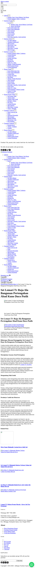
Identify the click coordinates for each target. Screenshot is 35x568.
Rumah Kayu (11, 260)
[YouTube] (7, 563)
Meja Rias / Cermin (12, 185)
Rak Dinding (10, 257)
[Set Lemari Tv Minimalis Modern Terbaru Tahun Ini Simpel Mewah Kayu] (13, 452)
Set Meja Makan (11, 178)
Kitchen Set (10, 198)
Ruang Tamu (7, 206)
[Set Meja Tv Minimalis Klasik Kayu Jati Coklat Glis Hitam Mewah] (13, 471)
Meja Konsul (10, 187)
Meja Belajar (10, 184)
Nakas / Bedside (11, 244)
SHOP (6, 155)
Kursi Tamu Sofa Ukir (13, 165)
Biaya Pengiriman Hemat (11, 528)
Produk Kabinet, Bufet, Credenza (16, 158)
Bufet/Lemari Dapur (12, 203)
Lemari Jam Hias (12, 195)
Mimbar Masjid (11, 254)
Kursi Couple (11, 172)
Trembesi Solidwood (13, 179)
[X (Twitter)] (4, 563)
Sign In (6, 546)
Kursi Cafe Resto (15, 164)
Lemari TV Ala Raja (26, 364)
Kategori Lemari (8, 189)
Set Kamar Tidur (11, 232)
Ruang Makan (8, 264)
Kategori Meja (8, 176)
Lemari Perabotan (12, 204)
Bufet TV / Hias (11, 199)
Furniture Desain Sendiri (10, 530)
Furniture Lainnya (9, 246)
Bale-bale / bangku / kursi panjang (16, 175)
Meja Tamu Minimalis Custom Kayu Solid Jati (14, 447)
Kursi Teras (10, 173)
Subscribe (19, 560)
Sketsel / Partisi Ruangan (14, 201)
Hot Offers (7, 547)
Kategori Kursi (8, 159)
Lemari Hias (10, 193)
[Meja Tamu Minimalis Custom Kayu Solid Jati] (7, 443)
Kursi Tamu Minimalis (13, 167)
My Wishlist (7, 543)
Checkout (6, 549)
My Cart (6, 544)
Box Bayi (10, 238)
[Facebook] (2, 563)
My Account (7, 541)
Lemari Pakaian (11, 192)
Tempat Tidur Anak (12, 235)
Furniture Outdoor (9, 258)
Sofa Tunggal (11, 168)
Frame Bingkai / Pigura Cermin (15, 226)
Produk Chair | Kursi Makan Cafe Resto (18, 156)
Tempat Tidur (11, 233)
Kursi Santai (10, 170)
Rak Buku (10, 196)
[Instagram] (6, 563)
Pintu (8, 249)
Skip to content (5, 1)
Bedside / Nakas (11, 237)
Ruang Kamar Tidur (9, 230)
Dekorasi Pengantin (12, 250)
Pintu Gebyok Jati (12, 247)
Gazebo (9, 263)
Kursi (8, 161)
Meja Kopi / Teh (11, 182)
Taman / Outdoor (12, 261)
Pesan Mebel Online (9, 531)
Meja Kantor (10, 181)
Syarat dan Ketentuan (10, 533)
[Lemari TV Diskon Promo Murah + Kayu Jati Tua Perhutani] (13, 491)
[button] (31, 564)
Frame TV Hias (11, 227)
